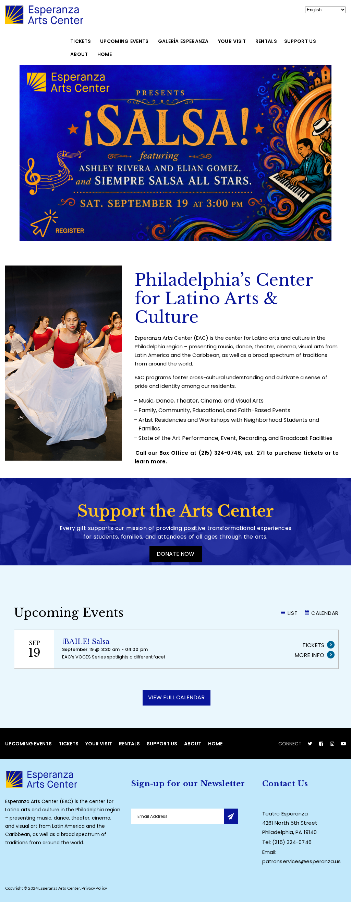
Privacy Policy (94, 888)
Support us (300, 41)
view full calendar (176, 697)
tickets (313, 645)
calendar (325, 613)
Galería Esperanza (183, 41)
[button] (175, 153)
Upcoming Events (124, 41)
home (104, 54)
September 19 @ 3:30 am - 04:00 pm (105, 649)
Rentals (266, 41)
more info (309, 655)
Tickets (80, 41)
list (293, 613)
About (79, 54)
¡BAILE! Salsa (86, 642)
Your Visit (232, 41)
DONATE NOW (175, 554)
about (192, 743)
